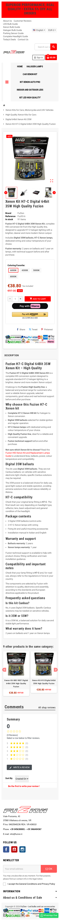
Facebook (6, 849)
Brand (8, 213)
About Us (7, 21)
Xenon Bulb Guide (11, 27)
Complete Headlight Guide (15, 36)
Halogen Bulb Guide (12, 30)
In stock (9, 219)
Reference (10, 216)
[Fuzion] (14, 51)
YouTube (14, 849)
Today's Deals (9, 39)
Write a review (21, 767)
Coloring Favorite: (16, 265)
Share (22, 329)
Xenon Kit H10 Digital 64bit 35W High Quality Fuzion (44, 682)
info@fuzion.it (29, 834)
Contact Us (23, 39)
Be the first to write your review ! (24, 786)
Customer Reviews (22, 21)
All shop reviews (46, 707)
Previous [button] (4, 670)
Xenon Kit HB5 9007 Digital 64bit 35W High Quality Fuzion (16, 683)
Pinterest (48, 329)
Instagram (22, 849)
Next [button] (56, 670)
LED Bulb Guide (10, 24)
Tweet (35, 329)
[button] (30, 315)
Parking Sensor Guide (13, 33)
